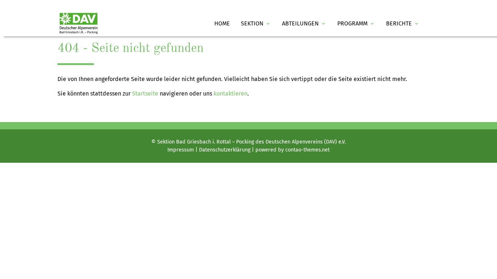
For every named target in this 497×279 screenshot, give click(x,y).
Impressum (180, 150)
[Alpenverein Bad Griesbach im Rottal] (78, 23)
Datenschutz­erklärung (224, 150)
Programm (356, 23)
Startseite (145, 93)
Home (222, 23)
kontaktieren (230, 93)
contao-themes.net (307, 150)
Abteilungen (304, 23)
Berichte (403, 23)
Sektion (256, 23)
